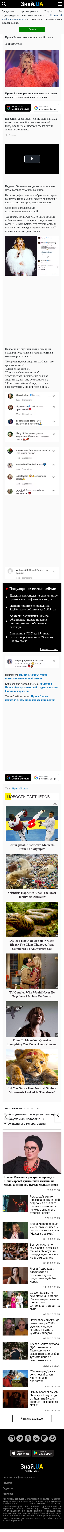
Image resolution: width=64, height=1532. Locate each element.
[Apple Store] (21, 1452)
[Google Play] (43, 1452)
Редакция (8, 1488)
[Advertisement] (32, 312)
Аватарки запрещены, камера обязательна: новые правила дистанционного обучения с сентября (29, 621)
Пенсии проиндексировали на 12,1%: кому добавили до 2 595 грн (33, 607)
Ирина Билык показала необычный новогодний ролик (30, 698)
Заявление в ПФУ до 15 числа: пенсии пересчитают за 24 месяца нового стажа (32, 637)
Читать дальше (32, 1418)
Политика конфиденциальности (20, 1477)
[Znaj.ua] (32, 4)
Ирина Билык (20, 788)
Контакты (8, 1493)
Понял (32, 29)
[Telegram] (19, 1438)
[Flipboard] (44, 1438)
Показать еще (49, 649)
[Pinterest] (52, 1438)
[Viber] (28, 1438)
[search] (4, 4)
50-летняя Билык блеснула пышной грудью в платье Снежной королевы (31, 687)
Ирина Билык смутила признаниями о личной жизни (26, 676)
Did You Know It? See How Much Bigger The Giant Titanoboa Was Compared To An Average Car (32, 944)
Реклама (7, 1482)
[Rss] (11, 1438)
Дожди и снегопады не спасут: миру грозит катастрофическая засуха (34, 597)
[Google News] (36, 1438)
